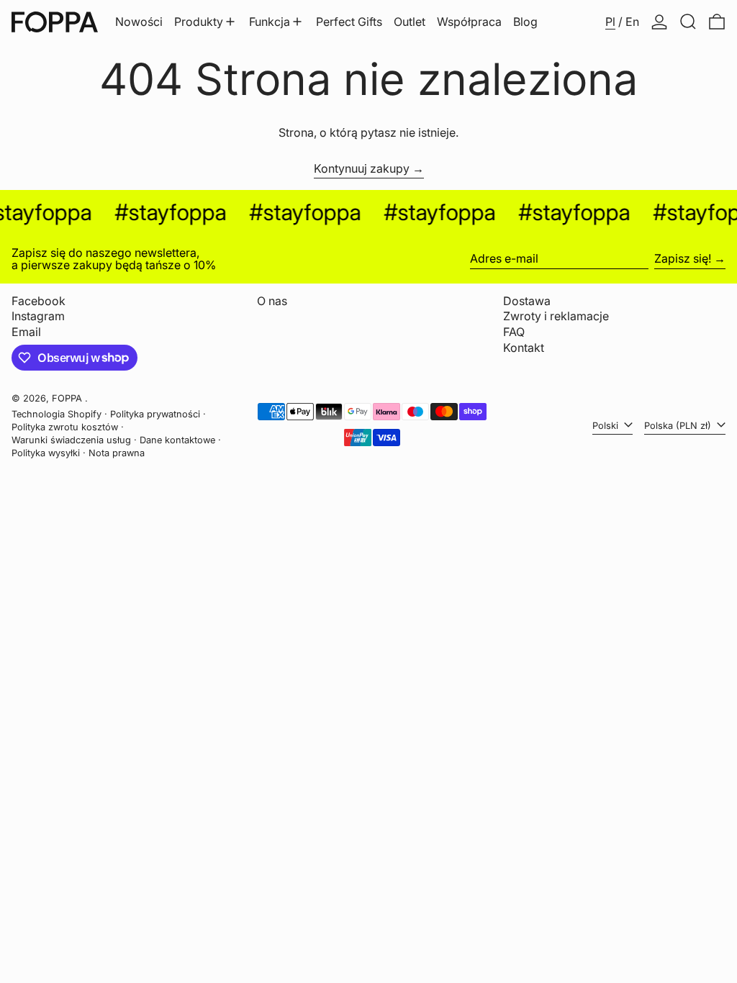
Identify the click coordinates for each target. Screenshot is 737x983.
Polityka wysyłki (46, 453)
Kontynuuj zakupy (362, 169)
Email (26, 332)
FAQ (514, 332)
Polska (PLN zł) (679, 425)
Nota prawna (117, 453)
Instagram (38, 316)
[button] (688, 22)
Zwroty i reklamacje (556, 316)
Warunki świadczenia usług (71, 440)
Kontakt (523, 347)
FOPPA (68, 398)
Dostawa (527, 301)
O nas (272, 301)
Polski (606, 425)
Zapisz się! (682, 258)
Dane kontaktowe (177, 440)
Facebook (38, 301)
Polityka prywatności (155, 414)
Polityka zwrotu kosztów (65, 427)
